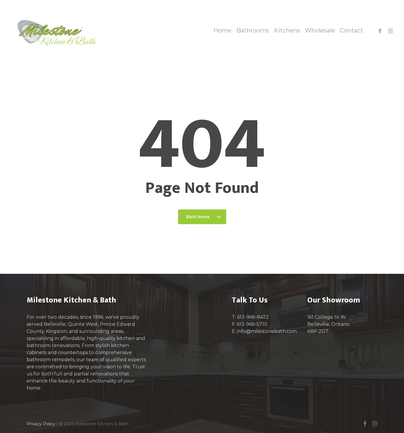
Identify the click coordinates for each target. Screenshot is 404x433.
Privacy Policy (41, 424)
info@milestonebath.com (267, 331)
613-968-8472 (253, 317)
